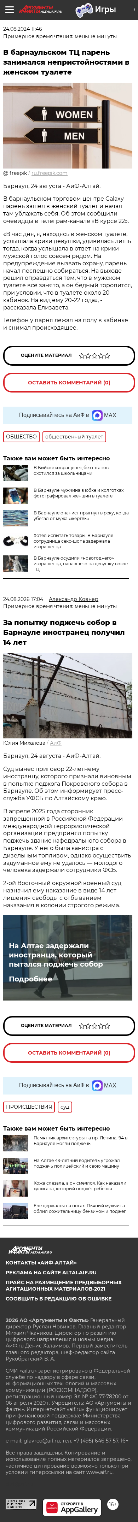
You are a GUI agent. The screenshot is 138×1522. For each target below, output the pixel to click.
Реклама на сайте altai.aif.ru (51, 1272)
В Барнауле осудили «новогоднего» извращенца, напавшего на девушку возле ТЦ (81, 563)
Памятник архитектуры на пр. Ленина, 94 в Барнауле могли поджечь (80, 1140)
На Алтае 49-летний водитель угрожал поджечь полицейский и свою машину (77, 1163)
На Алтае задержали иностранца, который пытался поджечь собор (56, 955)
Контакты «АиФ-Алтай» (41, 1263)
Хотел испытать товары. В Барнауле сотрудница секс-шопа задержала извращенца (73, 541)
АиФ (56, 743)
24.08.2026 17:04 (23, 599)
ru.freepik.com (49, 173)
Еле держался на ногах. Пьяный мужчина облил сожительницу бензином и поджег (80, 1208)
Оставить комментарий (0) (69, 382)
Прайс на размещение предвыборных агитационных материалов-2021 (64, 1285)
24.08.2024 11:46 (22, 29)
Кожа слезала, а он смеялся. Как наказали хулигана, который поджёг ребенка (80, 1185)
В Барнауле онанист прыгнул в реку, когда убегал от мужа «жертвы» (81, 515)
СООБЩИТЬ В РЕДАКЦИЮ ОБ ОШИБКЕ (58, 1299)
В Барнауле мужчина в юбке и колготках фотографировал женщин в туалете (78, 493)
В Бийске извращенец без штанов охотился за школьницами (71, 470)
